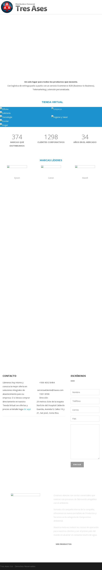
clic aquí (27, 409)
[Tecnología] (25, 117)
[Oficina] (25, 109)
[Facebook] (96, 566)
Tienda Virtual (52, 102)
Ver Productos (64, 544)
